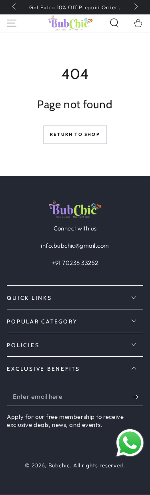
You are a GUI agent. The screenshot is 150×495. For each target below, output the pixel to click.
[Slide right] (135, 7)
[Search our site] (114, 23)
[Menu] (12, 23)
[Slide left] (14, 7)
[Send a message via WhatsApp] (130, 443)
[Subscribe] (137, 397)
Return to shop (75, 134)
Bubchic (59, 465)
